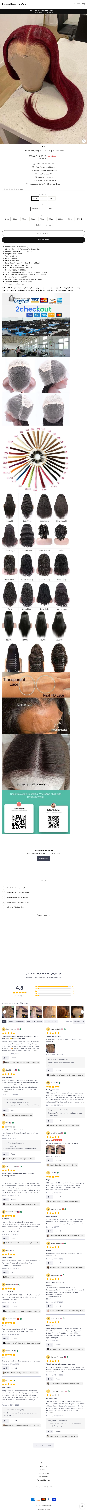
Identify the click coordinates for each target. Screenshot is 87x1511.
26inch (38, 225)
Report (14, 1058)
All (4, 1022)
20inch (61, 219)
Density (43, 194)
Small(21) (51, 209)
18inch (51, 219)
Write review (43, 858)
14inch (33, 219)
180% (52, 198)
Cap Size (43, 205)
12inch (24, 219)
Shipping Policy (43, 1473)
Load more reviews (43, 1445)
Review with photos (16, 1022)
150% (43, 198)
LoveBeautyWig (14, 4)
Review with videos (34, 1022)
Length (43, 215)
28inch (48, 225)
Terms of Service (43, 1480)
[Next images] (82, 1012)
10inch (15, 219)
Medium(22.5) (37, 209)
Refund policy (43, 1477)
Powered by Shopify (43, 1509)
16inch (42, 219)
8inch (7, 219)
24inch (79, 219)
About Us (43, 1466)
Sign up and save (43, 1487)
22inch (70, 219)
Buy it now (43, 240)
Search (43, 1463)
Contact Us (44, 1470)
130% (35, 198)
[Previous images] (4, 1012)
